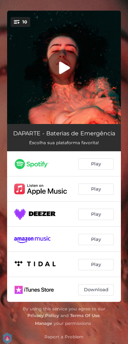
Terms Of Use (85, 315)
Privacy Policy (43, 315)
